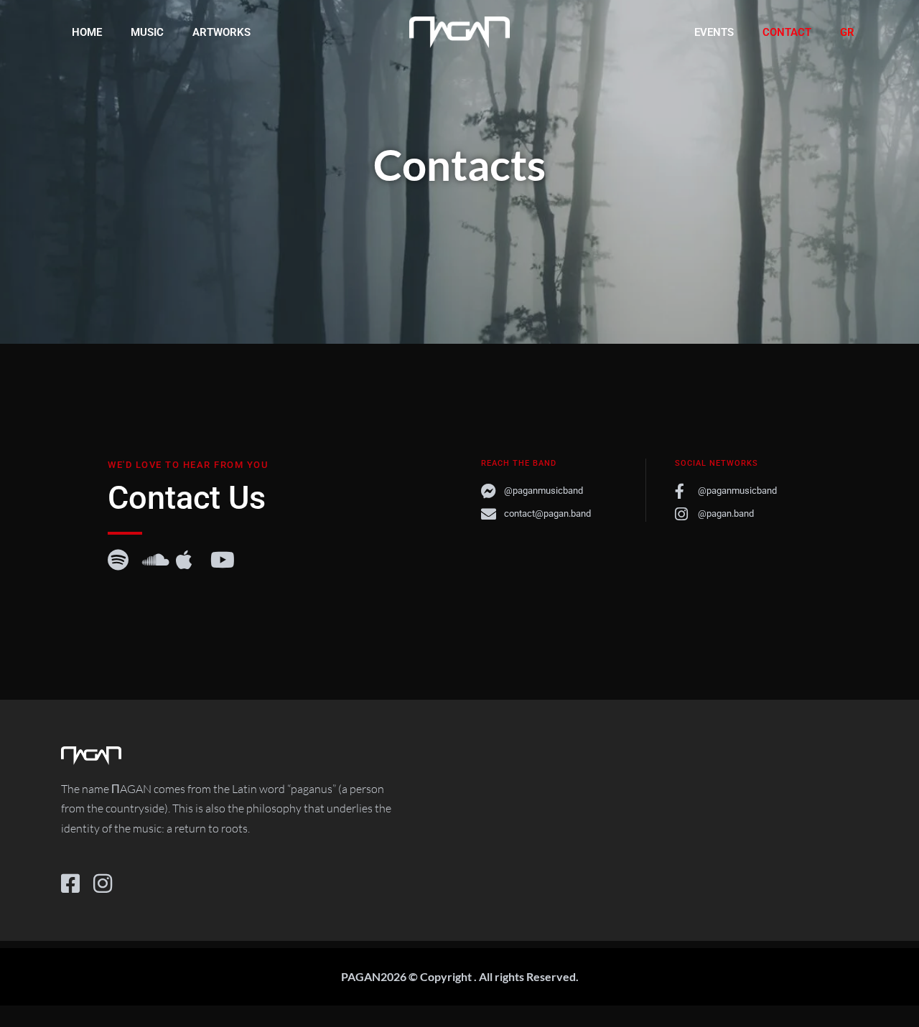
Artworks (221, 32)
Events (714, 32)
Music (147, 32)
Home (87, 32)
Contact (786, 32)
